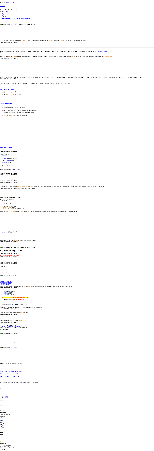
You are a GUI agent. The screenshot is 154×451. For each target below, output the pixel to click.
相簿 (2, 13)
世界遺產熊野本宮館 (5, 158)
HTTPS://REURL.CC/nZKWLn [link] (17, 363)
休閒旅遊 (7, 11)
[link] (19, 299)
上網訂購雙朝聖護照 (17, 169)
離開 (4, 449)
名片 (2, 15)
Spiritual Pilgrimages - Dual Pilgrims (102, 51)
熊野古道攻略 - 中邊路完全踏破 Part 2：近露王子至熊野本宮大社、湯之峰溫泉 (11, 371)
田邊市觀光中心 (4, 155)
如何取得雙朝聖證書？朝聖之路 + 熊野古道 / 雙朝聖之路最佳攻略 (16, 18)
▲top (1, 398)
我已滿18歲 (2, 449)
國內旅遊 (6, 396)
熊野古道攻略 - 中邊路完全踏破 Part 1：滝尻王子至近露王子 (8, 369)
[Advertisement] (77, 32)
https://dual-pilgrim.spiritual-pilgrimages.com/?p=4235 (8, 251)
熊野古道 (6, 397)
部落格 (3, 14)
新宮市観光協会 (4, 162)
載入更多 (2, 400)
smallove (2, 6)
